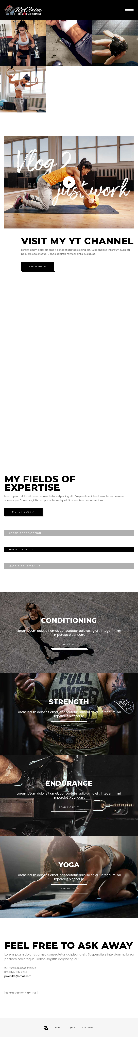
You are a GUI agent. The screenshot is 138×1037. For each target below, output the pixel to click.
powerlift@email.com (17, 976)
